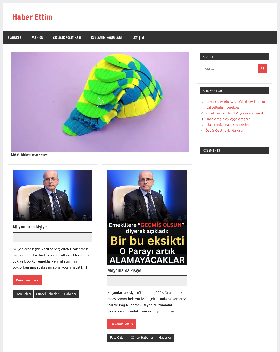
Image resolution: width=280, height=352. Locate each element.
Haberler (70, 294)
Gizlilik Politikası (67, 37)
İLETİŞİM (138, 37)
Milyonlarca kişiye (30, 227)
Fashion (37, 37)
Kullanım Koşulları (106, 37)
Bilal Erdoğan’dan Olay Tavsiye (227, 124)
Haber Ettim (32, 17)
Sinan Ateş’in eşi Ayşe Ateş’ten (228, 119)
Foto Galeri (23, 294)
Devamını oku (26, 280)
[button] (99, 101)
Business (15, 37)
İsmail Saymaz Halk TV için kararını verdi (234, 113)
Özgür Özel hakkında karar (224, 130)
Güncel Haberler (47, 294)
